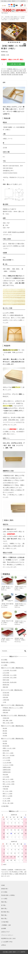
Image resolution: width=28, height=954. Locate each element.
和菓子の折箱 (6, 679)
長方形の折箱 (6, 692)
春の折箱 (23, 72)
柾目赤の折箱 (6, 750)
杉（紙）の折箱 (6, 800)
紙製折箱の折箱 (6, 710)
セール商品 (4, 665)
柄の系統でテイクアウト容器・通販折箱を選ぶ (13, 715)
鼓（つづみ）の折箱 (7, 791)
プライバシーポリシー (7, 935)
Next (24, 44)
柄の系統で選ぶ (5, 911)
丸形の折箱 (5, 697)
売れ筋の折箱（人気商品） (9, 72)
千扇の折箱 (5, 788)
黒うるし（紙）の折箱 (8, 803)
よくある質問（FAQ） (7, 941)
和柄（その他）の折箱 (8, 722)
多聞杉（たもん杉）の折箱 (9, 748)
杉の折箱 (5, 741)
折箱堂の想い (4, 888)
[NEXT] (25, 815)
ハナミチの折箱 (6, 760)
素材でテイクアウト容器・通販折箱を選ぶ (12, 705)
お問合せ (3, 945)
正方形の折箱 (15, 74)
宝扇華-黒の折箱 (6, 769)
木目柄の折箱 (6, 718)
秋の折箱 (21, 74)
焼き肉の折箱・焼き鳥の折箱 (9, 682)
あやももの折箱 (6, 757)
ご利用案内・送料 (6, 925)
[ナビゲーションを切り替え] (25, 5)
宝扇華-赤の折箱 (6, 767)
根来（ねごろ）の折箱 (8, 779)
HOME (3, 885)
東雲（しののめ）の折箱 (8, 784)
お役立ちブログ (5, 931)
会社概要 (3, 928)
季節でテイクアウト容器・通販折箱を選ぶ (12, 725)
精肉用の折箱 (6, 684)
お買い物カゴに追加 (16, 64)
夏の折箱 (18, 72)
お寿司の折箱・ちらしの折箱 (9, 675)
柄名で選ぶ (4, 918)
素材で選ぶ (4, 908)
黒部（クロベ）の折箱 (8, 753)
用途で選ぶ (4, 902)
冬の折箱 (5, 735)
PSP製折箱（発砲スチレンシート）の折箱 (13, 707)
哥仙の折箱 (5, 774)
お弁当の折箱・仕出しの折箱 (9, 70)
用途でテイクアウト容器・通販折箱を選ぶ (12, 667)
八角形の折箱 (6, 699)
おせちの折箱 (6, 672)
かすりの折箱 (6, 776)
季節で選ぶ (4, 915)
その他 (4, 702)
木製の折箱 (5, 712)
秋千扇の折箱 (6, 786)
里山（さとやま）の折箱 (8, 781)
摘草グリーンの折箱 (7, 793)
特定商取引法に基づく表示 (8, 938)
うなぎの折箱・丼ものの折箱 (9, 670)
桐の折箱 (22, 18)
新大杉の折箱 (6, 745)
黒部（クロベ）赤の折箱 (8, 755)
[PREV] (2, 815)
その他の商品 (4, 806)
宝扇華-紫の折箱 (6, 772)
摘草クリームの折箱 (7, 796)
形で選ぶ (3, 905)
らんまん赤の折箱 (7, 762)
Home (2, 16)
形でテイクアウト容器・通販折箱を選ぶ (12, 690)
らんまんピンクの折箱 (8, 765)
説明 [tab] (4, 82)
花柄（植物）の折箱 (7, 720)
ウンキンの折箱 (6, 798)
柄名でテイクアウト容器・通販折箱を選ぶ (11, 18)
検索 (25, 651)
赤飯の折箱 (5, 687)
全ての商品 (19, 70)
